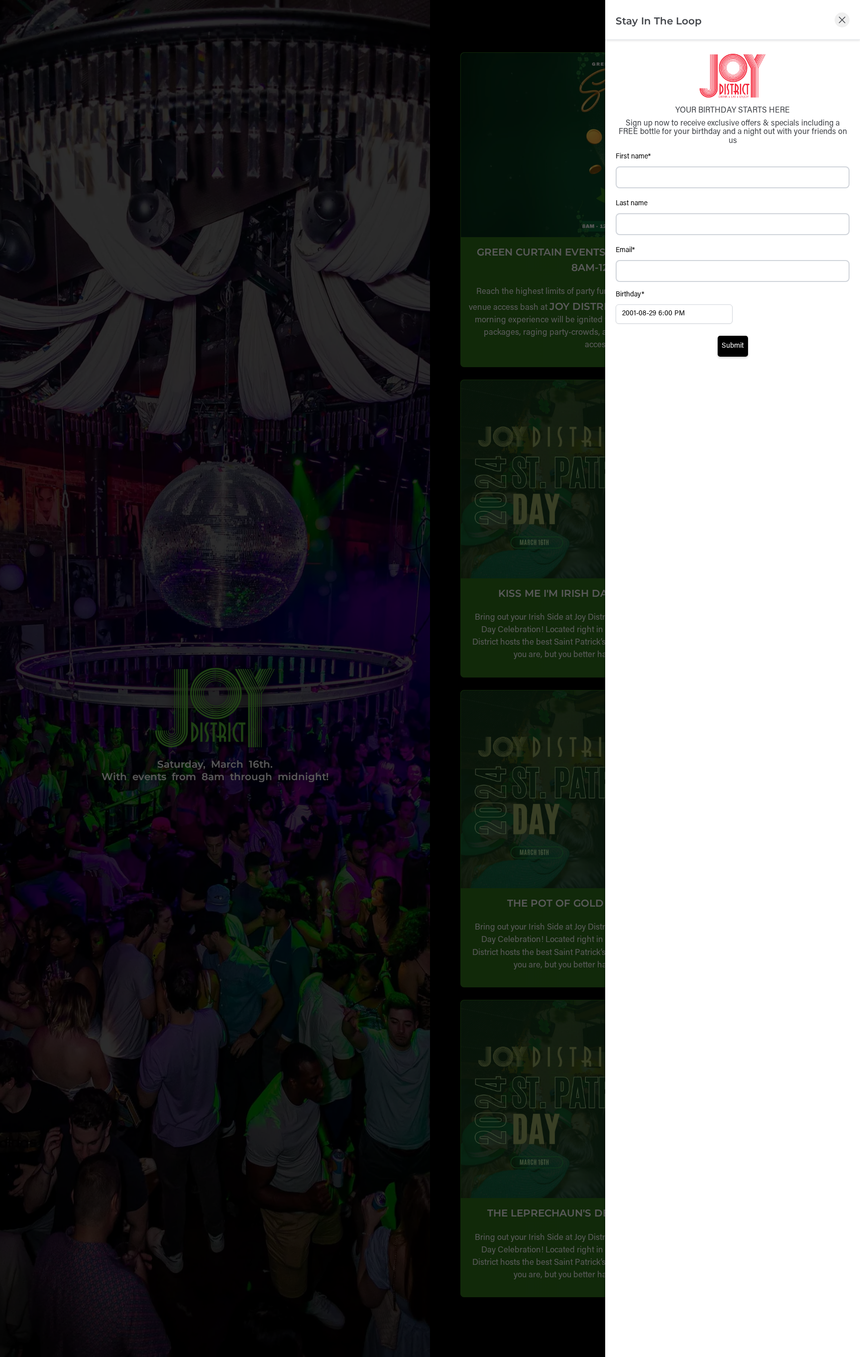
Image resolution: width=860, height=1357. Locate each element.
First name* (633, 156)
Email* (625, 250)
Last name (631, 203)
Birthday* (630, 294)
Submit (733, 346)
